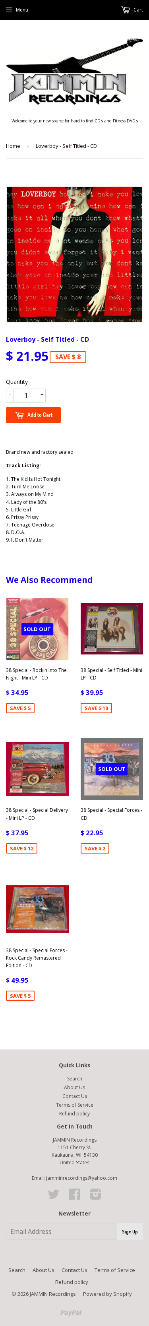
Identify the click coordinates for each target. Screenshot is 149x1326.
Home (13, 145)
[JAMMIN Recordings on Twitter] (54, 1197)
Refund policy (74, 1113)
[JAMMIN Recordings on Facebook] (75, 1197)
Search (74, 1078)
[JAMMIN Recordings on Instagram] (96, 1197)
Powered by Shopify (107, 1293)
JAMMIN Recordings (53, 1293)
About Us (74, 1087)
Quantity (17, 381)
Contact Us (74, 1096)
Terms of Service (74, 1104)
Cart (137, 9)
